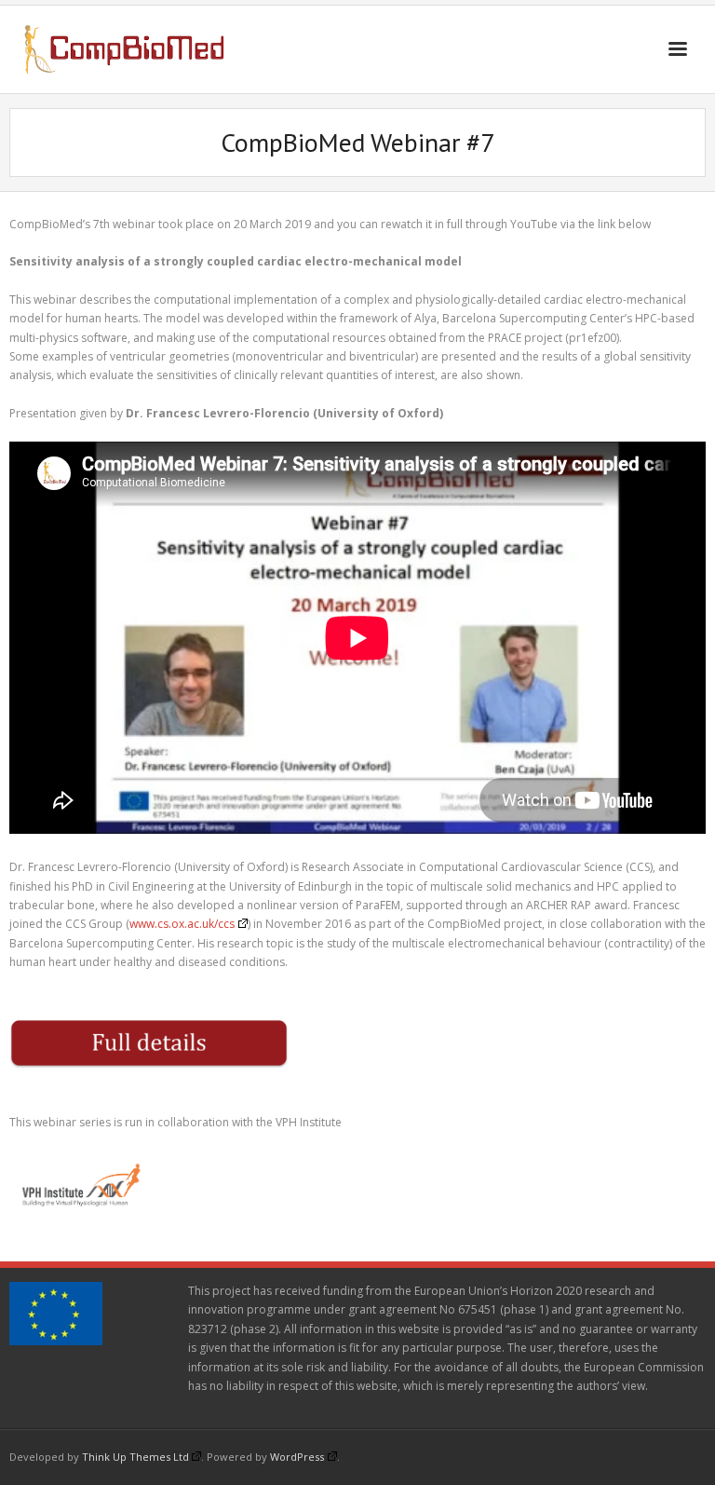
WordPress (297, 1457)
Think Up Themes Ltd (135, 1457)
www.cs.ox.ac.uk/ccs (182, 924)
